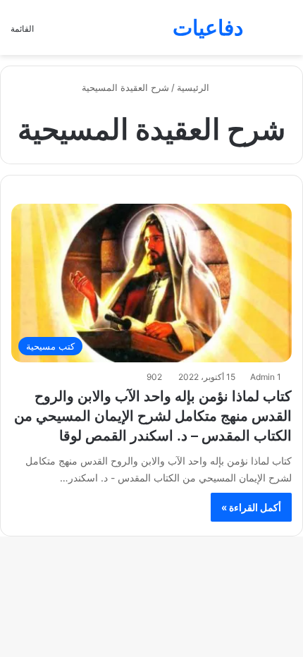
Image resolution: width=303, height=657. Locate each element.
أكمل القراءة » (251, 507)
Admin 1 (265, 377)
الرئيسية (194, 87)
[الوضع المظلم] (261, 33)
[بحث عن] (285, 33)
